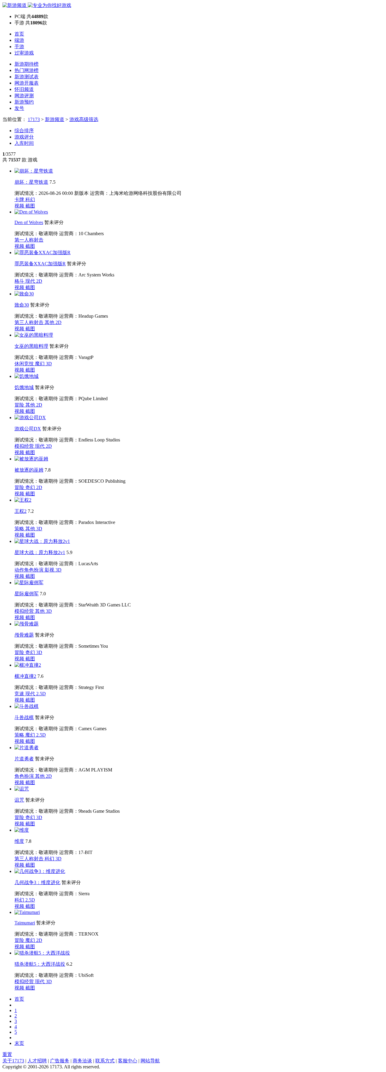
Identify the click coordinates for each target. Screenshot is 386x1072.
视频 (19, 205)
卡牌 (19, 199)
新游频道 (54, 119)
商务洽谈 (82, 1060)
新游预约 (24, 101)
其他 (50, 322)
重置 (7, 1054)
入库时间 (24, 143)
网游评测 (24, 95)
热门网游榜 (26, 70)
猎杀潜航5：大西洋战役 (39, 964)
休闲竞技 (24, 363)
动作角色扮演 (29, 569)
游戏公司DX (27, 428)
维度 (19, 841)
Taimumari (24, 922)
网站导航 (150, 1060)
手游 (19, 46)
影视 (50, 569)
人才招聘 (37, 1060)
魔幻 (40, 363)
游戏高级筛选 (83, 119)
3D (49, 363)
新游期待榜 (26, 64)
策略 (19, 528)
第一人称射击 (28, 239)
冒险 (19, 404)
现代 (30, 281)
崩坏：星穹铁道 (31, 182)
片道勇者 (24, 758)
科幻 (30, 199)
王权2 (20, 511)
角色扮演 (24, 776)
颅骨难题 (24, 634)
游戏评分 (24, 136)
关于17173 (13, 1060)
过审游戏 (24, 52)
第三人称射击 (29, 322)
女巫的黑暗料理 (31, 346)
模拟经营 (24, 446)
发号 (19, 108)
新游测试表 (26, 76)
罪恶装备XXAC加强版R (40, 263)
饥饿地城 (24, 387)
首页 (19, 33)
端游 (19, 40)
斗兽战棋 (24, 717)
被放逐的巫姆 (28, 469)
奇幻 (30, 487)
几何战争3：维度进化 (37, 882)
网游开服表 (26, 83)
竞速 (19, 693)
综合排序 (24, 130)
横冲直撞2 (25, 676)
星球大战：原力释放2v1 (39, 552)
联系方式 (105, 1060)
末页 (19, 1043)
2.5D (41, 693)
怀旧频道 (24, 89)
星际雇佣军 (26, 593)
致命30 (21, 304)
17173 (34, 119)
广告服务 (59, 1060)
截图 (30, 205)
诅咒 (19, 799)
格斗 (19, 281)
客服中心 (127, 1060)
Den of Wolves (28, 222)
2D (39, 281)
